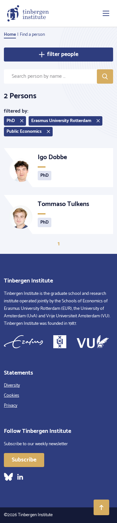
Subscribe (24, 460)
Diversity (12, 385)
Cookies (11, 395)
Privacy (10, 405)
